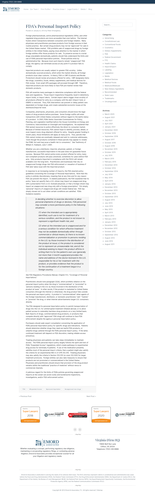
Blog (90, 9)
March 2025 (109, 114)
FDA (24, 389)
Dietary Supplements (113, 51)
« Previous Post (25, 396)
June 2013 (109, 206)
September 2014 (111, 171)
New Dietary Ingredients (114, 89)
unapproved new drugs (73, 389)
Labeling (108, 70)
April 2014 (109, 181)
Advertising (109, 38)
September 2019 (111, 136)
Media (83, 9)
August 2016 (110, 146)
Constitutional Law (112, 41)
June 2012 (109, 241)
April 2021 (109, 124)
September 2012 (111, 235)
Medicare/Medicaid (112, 86)
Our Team (34, 9)
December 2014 (111, 165)
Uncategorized (111, 101)
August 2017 (110, 139)
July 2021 (108, 120)
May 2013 (109, 209)
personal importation (54, 389)
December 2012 (111, 225)
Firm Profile (45, 9)
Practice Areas (58, 9)
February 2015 (110, 162)
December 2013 (111, 187)
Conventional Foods (113, 44)
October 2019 (110, 133)
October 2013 (110, 193)
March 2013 (109, 216)
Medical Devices (111, 79)
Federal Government (113, 57)
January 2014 (110, 184)
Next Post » (91, 396)
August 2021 (110, 117)
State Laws (109, 95)
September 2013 (111, 197)
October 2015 (110, 152)
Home (26, 9)
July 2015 (108, 155)
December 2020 (111, 130)
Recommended (111, 92)
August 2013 (110, 200)
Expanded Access (36, 389)
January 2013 (110, 222)
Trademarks (109, 98)
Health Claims (110, 63)
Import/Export (110, 67)
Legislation (109, 73)
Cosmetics (109, 48)
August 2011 (109, 244)
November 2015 (111, 149)
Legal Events (72, 9)
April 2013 (109, 212)
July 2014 (108, 174)
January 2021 (110, 127)
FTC (106, 60)
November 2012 (111, 228)
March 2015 (109, 158)
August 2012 (110, 238)
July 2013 (108, 203)
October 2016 (110, 143)
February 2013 (110, 219)
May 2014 (109, 178)
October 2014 (110, 168)
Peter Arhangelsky (54, 31)
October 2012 (110, 231)
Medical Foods (110, 82)
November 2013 (111, 190)
